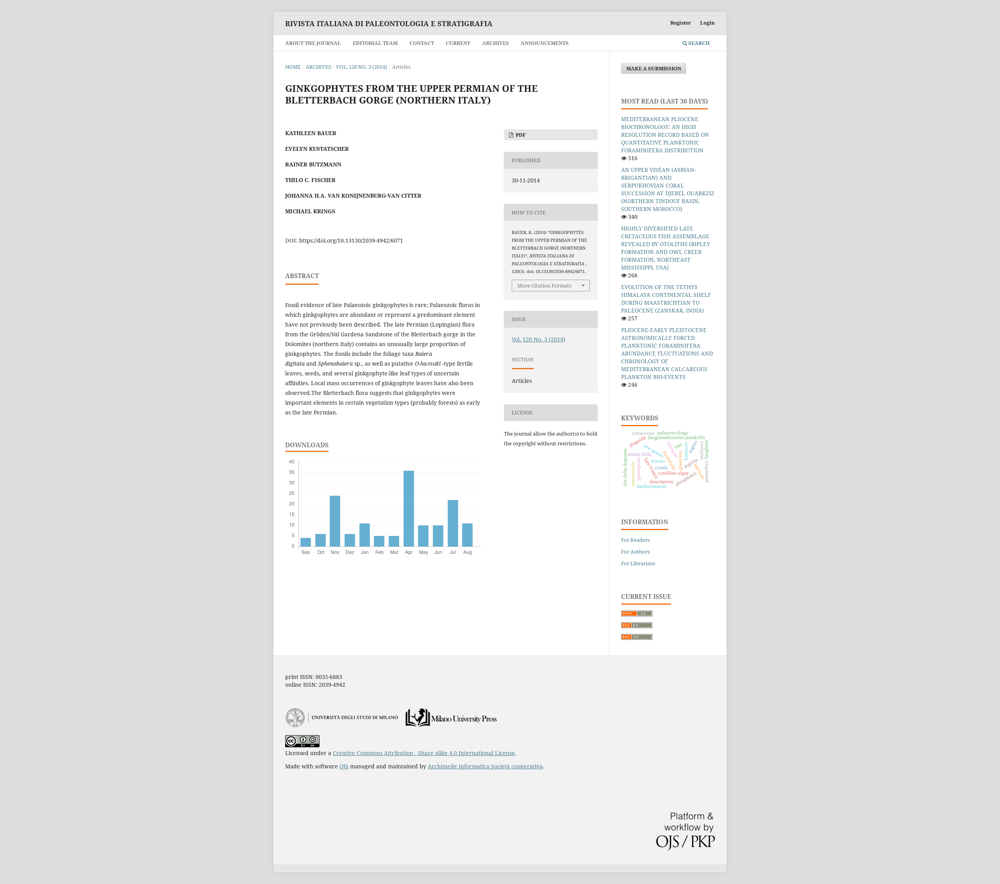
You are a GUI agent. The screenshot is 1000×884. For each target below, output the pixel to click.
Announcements (545, 42)
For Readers (635, 539)
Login (707, 22)
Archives (495, 42)
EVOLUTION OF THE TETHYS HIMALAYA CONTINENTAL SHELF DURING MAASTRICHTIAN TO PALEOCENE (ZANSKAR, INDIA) (666, 298)
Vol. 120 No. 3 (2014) (361, 66)
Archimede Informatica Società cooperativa (485, 766)
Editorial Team (375, 42)
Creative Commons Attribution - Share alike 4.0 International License (424, 753)
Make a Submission (653, 68)
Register (680, 22)
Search (698, 42)
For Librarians (638, 563)
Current (458, 42)
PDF (520, 134)
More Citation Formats (544, 285)
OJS (343, 766)
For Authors (635, 551)
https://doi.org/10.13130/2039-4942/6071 (351, 240)
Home (293, 66)
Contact (421, 42)
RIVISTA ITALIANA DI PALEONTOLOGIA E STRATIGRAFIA (389, 23)
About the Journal (313, 42)
